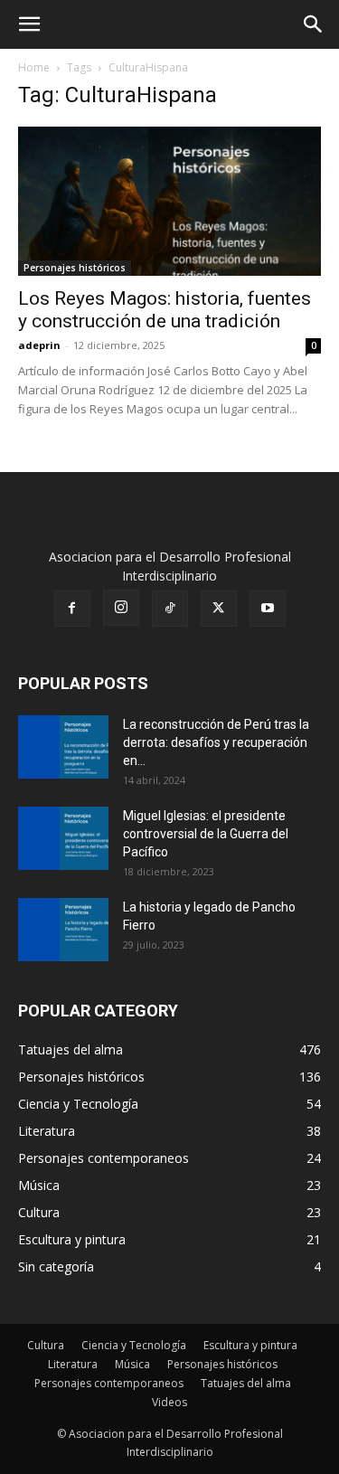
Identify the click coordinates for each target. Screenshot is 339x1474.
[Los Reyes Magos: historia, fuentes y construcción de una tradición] (169, 201)
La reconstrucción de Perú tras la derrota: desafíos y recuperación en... (216, 742)
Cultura (45, 1345)
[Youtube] (268, 609)
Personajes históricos (75, 267)
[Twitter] (219, 609)
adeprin (39, 345)
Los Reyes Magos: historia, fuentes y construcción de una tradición (164, 310)
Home (34, 67)
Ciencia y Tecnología (133, 1345)
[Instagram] (121, 608)
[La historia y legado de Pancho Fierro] (63, 929)
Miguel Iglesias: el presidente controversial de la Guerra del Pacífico (205, 833)
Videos (169, 1402)
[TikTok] (170, 609)
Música (132, 1364)
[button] (29, 24)
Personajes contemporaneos (109, 1383)
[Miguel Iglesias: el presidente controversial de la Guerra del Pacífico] (63, 838)
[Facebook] (72, 609)
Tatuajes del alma (246, 1383)
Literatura (73, 1364)
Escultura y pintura (250, 1345)
